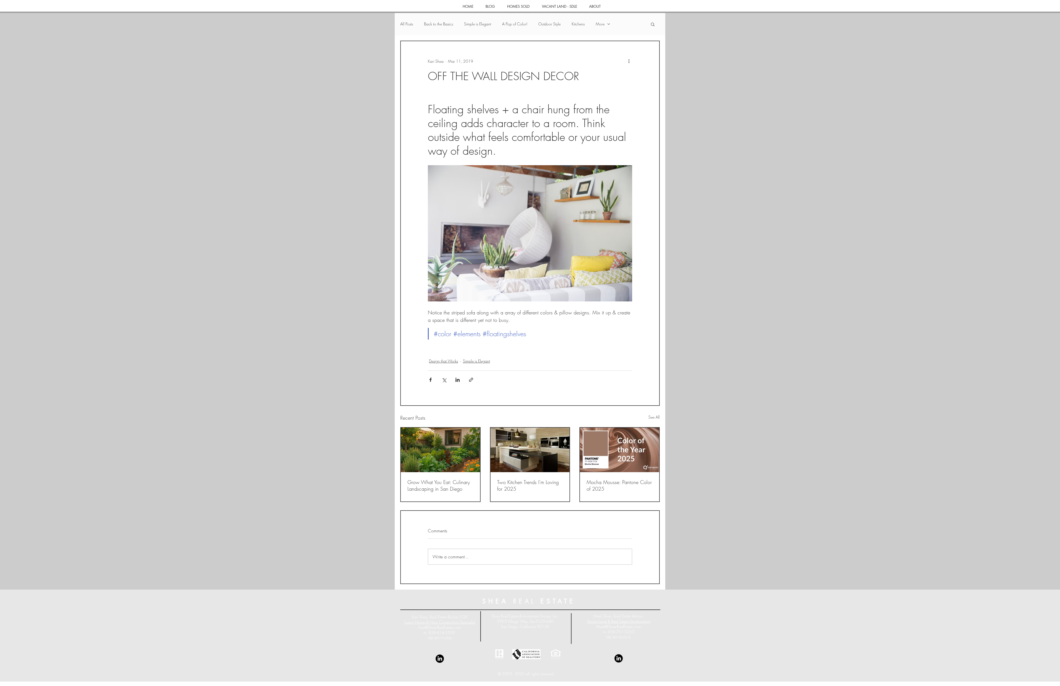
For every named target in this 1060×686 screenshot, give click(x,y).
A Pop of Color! (514, 24)
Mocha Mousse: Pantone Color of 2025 (619, 485)
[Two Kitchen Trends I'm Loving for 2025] (530, 450)
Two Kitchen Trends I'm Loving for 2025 (528, 485)
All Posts (406, 24)
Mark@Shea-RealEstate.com (618, 626)
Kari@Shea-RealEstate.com (439, 627)
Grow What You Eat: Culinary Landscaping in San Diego (438, 485)
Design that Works (443, 361)
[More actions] (629, 61)
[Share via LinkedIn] (457, 379)
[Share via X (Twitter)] (444, 379)
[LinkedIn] (440, 659)
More (600, 24)
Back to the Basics (438, 24)
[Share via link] (471, 379)
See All (654, 417)
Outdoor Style (549, 24)
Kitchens (578, 24)
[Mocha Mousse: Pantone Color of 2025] (619, 450)
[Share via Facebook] (430, 379)
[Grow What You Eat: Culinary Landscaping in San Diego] (440, 450)
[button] (652, 24)
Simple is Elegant (477, 24)
